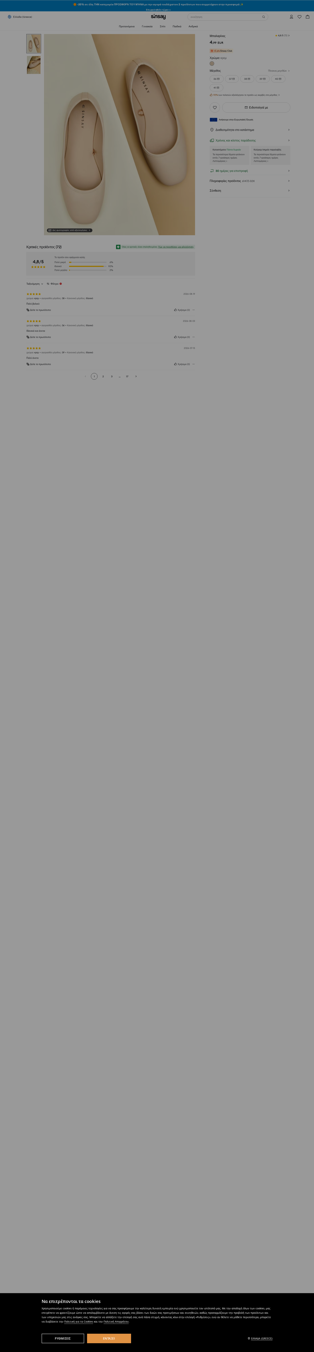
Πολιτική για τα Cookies (78, 1321)
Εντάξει (109, 1338)
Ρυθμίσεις (63, 1338)
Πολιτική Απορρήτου (116, 1321)
